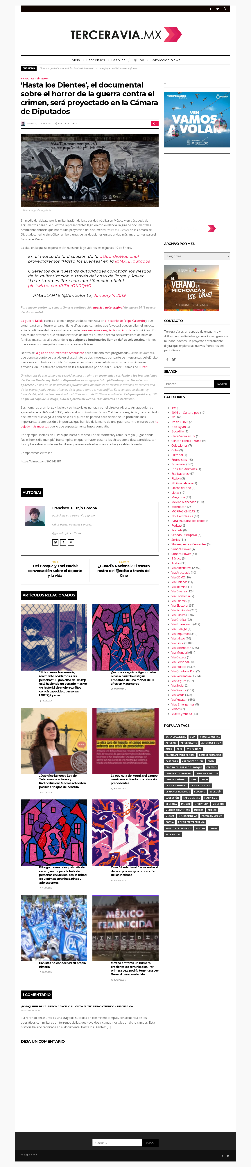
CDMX (211, 761)
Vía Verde (177, 695)
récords (126, 330)
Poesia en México (212, 816)
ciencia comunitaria (178, 773)
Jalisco (185, 804)
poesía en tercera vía (191, 822)
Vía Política (27, 78)
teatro (200, 828)
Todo (175, 563)
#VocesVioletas (210, 736)
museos (198, 810)
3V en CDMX (179, 422)
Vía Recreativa (181, 676)
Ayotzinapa (194, 749)
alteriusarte (189, 742)
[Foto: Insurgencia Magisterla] (90, 170)
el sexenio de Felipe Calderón (125, 321)
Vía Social (177, 685)
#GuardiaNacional (119, 256)
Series (175, 540)
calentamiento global (180, 755)
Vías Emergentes (183, 704)
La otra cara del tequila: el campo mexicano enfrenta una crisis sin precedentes (134, 779)
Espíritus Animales (184, 469)
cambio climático (210, 755)
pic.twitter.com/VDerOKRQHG (59, 285)
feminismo (210, 797)
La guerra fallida (32, 321)
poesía (170, 822)
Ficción (176, 478)
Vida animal (173, 834)
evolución (172, 797)
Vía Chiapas (179, 582)
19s (173, 408)
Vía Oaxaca (178, 657)
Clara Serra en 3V (183, 436)
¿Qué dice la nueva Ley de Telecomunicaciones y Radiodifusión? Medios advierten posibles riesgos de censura (62, 781)
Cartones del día (192, 761)
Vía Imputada (180, 634)
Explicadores (180, 474)
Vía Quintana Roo (183, 671)
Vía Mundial (179, 653)
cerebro (211, 767)
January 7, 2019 (110, 295)
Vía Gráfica (178, 620)
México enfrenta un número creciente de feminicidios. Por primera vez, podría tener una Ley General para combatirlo (135, 968)
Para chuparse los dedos (188, 521)
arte (179, 749)
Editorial (177, 455)
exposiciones (191, 797)
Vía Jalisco (178, 638)
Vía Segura (42, 78)
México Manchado (183, 502)
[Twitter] (217, 9)
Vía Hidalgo (179, 629)
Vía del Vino (179, 587)
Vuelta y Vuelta (181, 714)
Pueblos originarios (178, 828)
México (212, 810)
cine (193, 779)
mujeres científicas (178, 810)
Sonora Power (181, 549)
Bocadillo (177, 431)
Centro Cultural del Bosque (184, 767)
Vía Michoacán (181, 648)
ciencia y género (176, 779)
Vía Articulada (180, 573)
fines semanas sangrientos (99, 330)
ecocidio (199, 791)
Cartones (172, 761)
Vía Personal (180, 662)
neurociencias (188, 816)
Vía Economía (180, 596)
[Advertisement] (197, 191)
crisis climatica (200, 785)
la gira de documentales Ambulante (59, 353)
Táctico (176, 558)
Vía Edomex (179, 601)
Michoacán (178, 507)
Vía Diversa (179, 591)
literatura (201, 804)
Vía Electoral (179, 605)
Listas (175, 493)
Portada (176, 530)
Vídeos (176, 709)
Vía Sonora (179, 690)
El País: (143, 367)
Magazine (178, 497)
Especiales (178, 464)
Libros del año (181, 488)
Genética (171, 804)
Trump (213, 828)
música (170, 816)
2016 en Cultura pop (185, 413)
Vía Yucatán (179, 700)
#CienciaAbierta (176, 736)
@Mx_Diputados (132, 261)
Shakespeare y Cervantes (188, 544)
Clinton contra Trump (186, 441)
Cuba (175, 450)
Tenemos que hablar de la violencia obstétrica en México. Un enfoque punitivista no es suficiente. (89, 68)
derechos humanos (178, 791)
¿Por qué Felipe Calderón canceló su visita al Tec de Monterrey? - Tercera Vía (77, 1006)
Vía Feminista (180, 610)
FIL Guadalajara (182, 483)
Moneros (218, 804)
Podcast (176, 525)
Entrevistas (179, 460)
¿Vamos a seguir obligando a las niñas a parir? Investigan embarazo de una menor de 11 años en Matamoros (133, 678)
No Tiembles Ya (182, 516)
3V (173, 417)
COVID (204, 779)
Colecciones (179, 445)
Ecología (215, 791)
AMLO (169, 749)
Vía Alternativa (181, 568)
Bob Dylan (178, 427)
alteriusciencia (211, 742)
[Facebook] (210, 9)
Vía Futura (178, 615)
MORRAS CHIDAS (183, 511)
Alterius (171, 742)
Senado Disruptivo (184, 535)
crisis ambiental (176, 785)
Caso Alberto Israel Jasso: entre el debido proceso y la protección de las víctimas (134, 871)
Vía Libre (177, 643)
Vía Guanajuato (182, 624)
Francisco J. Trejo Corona (39, 123)
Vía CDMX (178, 577)
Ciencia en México (207, 773)
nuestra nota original (108, 307)
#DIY (193, 736)
